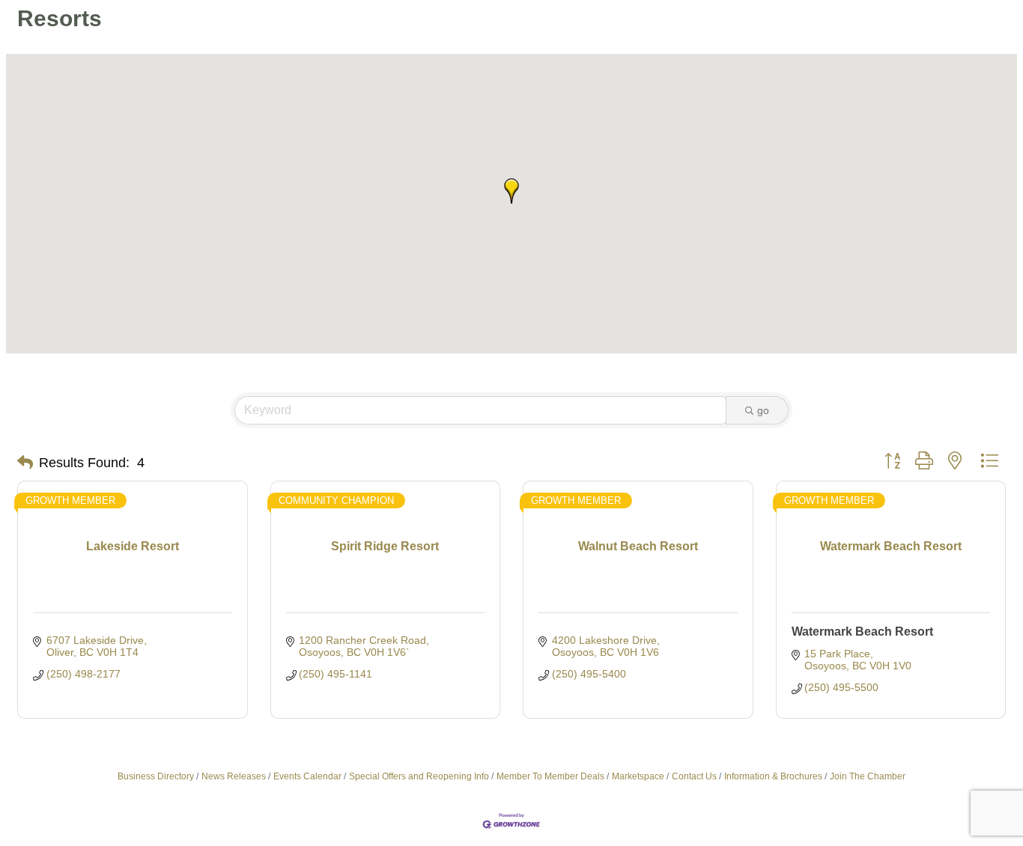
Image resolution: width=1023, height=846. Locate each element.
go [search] (763, 410)
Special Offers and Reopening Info (419, 776)
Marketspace (638, 776)
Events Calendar (307, 776)
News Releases (233, 776)
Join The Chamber (867, 776)
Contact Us (694, 776)
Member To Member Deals (550, 776)
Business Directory (156, 776)
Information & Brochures (773, 776)
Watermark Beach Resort (862, 631)
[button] (511, 191)
